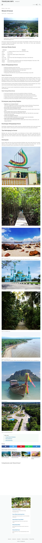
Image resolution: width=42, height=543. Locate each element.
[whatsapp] (29, 446)
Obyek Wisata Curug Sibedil (17, 519)
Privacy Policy (31, 539)
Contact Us (14, 539)
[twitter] (13, 446)
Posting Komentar (10, 13)
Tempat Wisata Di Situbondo (11, 437)
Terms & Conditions (25, 539)
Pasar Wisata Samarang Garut (18, 514)
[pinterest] (21, 446)
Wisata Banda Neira (9, 440)
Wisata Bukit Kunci (9, 438)
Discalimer (19, 539)
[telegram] (36, 446)
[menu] (3, 4)
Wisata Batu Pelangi (16, 509)
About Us (9, 539)
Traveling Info (8, 1)
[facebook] (5, 446)
